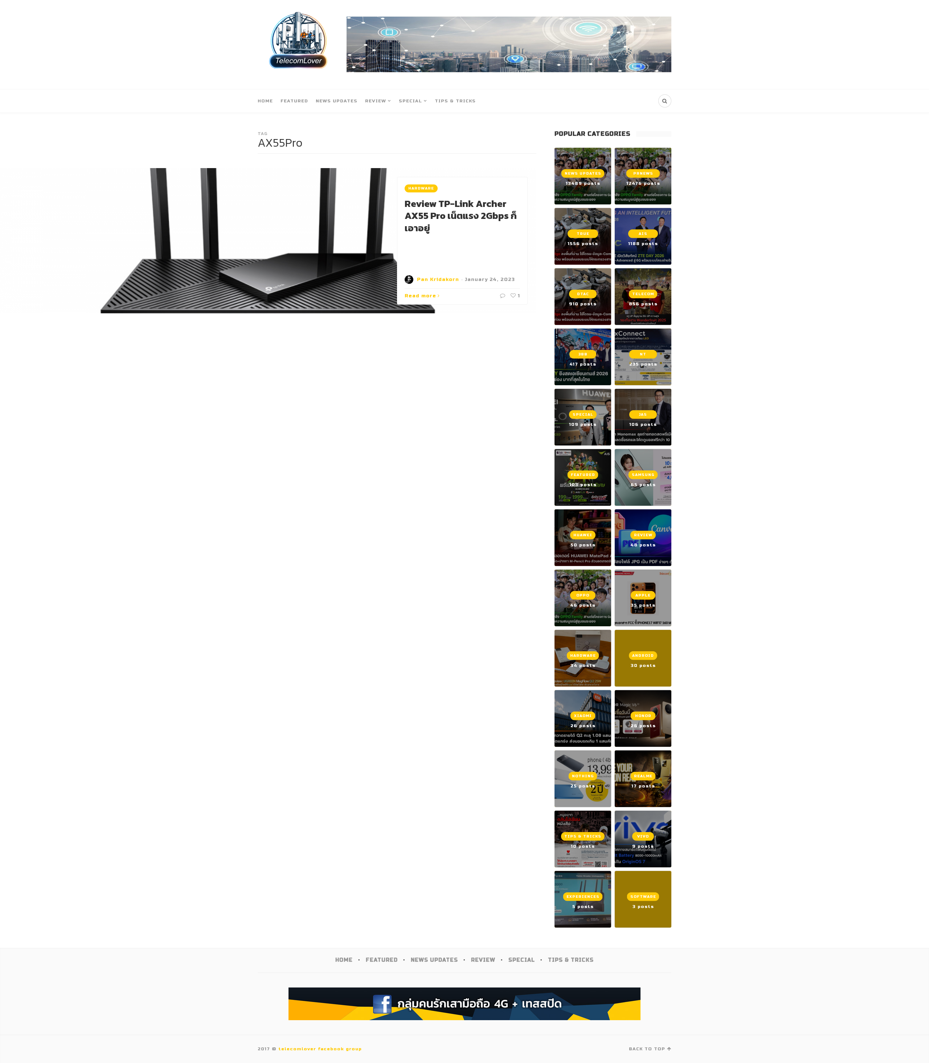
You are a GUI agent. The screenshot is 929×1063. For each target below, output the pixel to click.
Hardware (421, 188)
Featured (294, 100)
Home (265, 100)
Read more (420, 296)
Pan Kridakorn (438, 279)
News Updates (336, 100)
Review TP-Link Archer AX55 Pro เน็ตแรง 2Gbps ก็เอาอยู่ (461, 215)
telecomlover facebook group (320, 1048)
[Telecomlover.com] (298, 44)
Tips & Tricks (455, 100)
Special (410, 100)
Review (375, 100)
